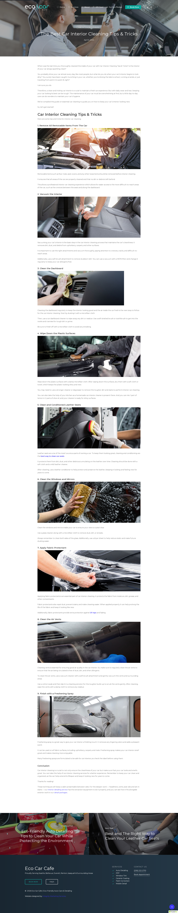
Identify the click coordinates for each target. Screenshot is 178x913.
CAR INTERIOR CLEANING (89, 27)
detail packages (60, 793)
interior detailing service (58, 790)
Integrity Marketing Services (54, 896)
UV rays (93, 613)
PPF (117, 873)
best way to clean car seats (52, 456)
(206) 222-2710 (140, 871)
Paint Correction (122, 881)
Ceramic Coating (122, 878)
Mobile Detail (121, 884)
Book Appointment (142, 874)
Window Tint (121, 876)
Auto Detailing (122, 870)
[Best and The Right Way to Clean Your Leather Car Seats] (133, 834)
